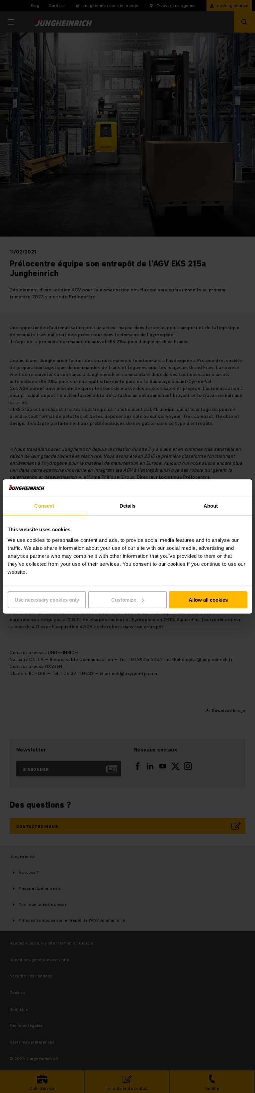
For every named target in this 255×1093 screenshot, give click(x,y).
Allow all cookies (208, 600)
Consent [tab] (44, 506)
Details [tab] (128, 506)
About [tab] (211, 506)
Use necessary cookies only (47, 600)
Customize (123, 600)
